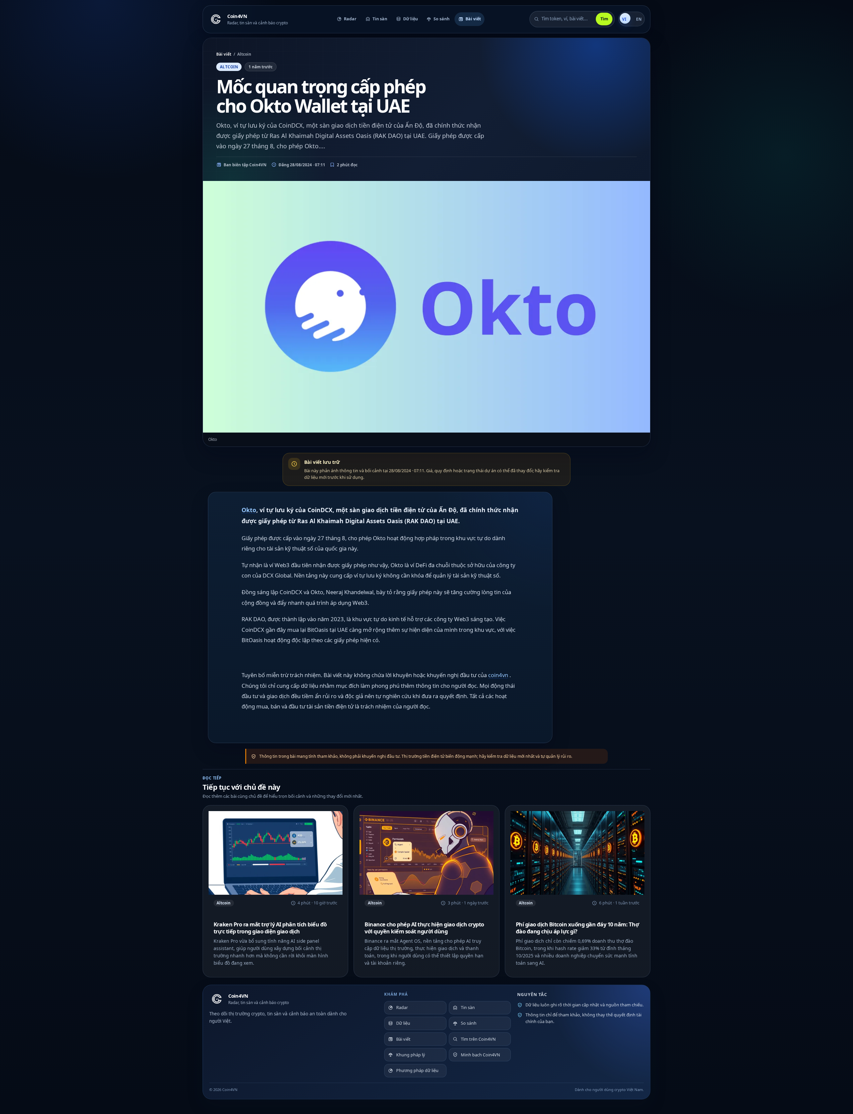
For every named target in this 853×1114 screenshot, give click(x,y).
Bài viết (223, 54)
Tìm (604, 19)
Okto (249, 510)
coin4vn (498, 675)
